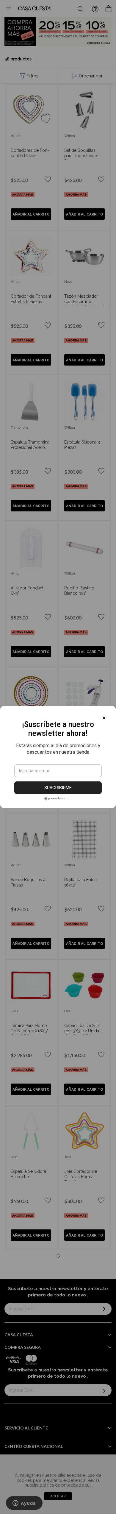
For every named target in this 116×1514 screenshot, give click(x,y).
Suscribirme (58, 787)
